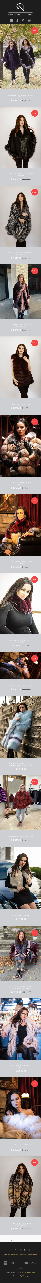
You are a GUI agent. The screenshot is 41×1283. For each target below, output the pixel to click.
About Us (14, 1254)
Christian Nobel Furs (27, 1272)
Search (23, 20)
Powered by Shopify (20, 1276)
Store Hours (32, 1254)
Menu (12, 20)
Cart (29, 20)
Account (18, 20)
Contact (23, 1254)
